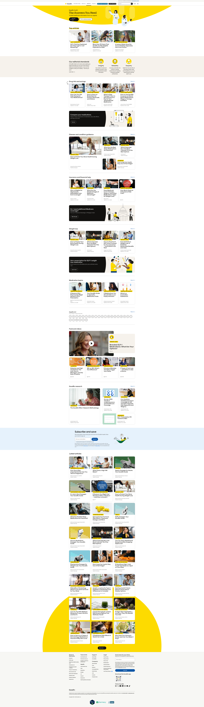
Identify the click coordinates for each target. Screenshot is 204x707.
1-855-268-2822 (124, 693)
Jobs (93, 673)
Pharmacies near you (84, 658)
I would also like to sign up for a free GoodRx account (85, 441)
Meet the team (73, 19)
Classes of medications (73, 669)
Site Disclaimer (106, 662)
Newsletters (83, 670)
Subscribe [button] (95, 439)
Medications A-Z (72, 664)
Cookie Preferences (107, 666)
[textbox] (83, 439)
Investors (93, 674)
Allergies (82, 672)
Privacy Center (106, 658)
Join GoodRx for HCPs (135, 0)
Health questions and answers (86, 679)
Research (93, 667)
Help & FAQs (94, 656)
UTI (81, 674)
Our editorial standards (86, 19)
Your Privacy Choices (107, 671)
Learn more (71, 71)
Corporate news (94, 676)
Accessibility (94, 658)
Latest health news (84, 666)
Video (81, 668)
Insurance (70, 658)
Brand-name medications (73, 673)
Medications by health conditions (73, 667)
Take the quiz (74, 216)
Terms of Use (85, 445)
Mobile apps (71, 660)
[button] (102, 4)
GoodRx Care (71, 679)
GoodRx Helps (94, 671)
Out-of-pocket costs (72, 671)
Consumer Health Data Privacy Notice (107, 669)
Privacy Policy (97, 445)
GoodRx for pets (71, 675)
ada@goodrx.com (131, 693)
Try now (73, 122)
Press (93, 665)
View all (132, 81)
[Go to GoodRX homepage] (68, 4)
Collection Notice (106, 664)
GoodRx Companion (72, 677)
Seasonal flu (83, 677)
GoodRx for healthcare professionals (84, 661)
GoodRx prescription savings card (74, 663)
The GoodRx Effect (95, 669)
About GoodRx (94, 663)
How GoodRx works (84, 656)
